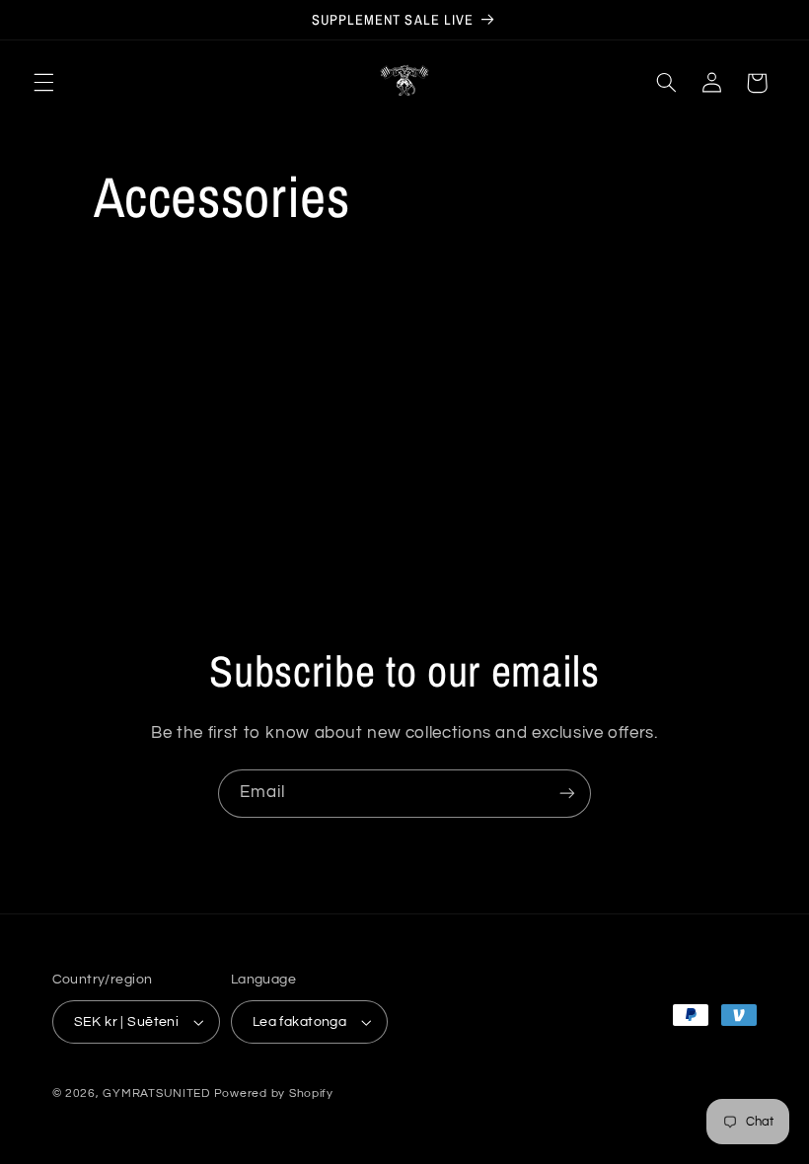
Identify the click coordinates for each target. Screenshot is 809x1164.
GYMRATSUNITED (156, 1093)
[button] (43, 83)
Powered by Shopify (273, 1093)
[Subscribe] (567, 793)
